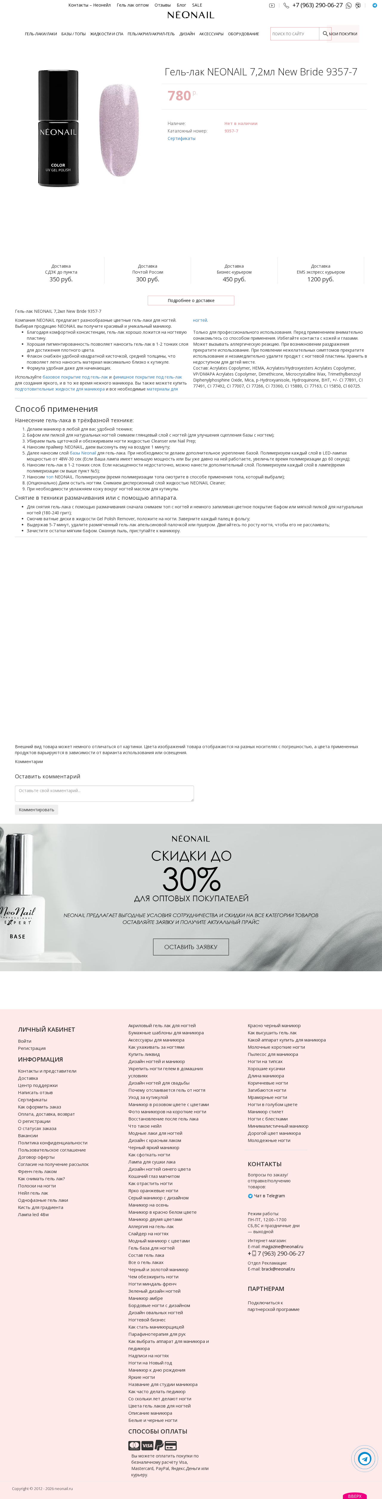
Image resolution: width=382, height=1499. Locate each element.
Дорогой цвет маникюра (274, 1133)
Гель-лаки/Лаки (41, 33)
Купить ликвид (144, 1054)
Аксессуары (211, 33)
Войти (24, 1041)
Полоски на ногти (37, 1186)
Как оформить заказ (39, 1107)
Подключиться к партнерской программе (274, 1306)
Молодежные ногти (269, 1140)
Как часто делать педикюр (157, 1391)
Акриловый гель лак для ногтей (162, 1025)
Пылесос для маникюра (273, 1054)
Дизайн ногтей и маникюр (156, 1061)
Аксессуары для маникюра (156, 1040)
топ (49, 477)
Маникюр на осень (148, 1205)
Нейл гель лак (33, 1193)
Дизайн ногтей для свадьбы (159, 1083)
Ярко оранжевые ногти (153, 1190)
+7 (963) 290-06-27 (317, 5)
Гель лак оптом (133, 5)
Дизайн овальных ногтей (155, 1312)
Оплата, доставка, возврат (46, 1114)
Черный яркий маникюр (153, 1147)
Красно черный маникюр (274, 1025)
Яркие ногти (141, 1377)
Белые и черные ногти (152, 1420)
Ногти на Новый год (150, 1363)
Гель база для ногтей (151, 1248)
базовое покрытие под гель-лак (75, 377)
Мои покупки (343, 33)
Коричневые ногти (268, 1083)
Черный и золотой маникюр (158, 1269)
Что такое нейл (144, 1126)
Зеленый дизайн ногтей (154, 1291)
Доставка (28, 1078)
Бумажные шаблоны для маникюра (166, 1033)
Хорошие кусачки (266, 1068)
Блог (181, 5)
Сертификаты (181, 138)
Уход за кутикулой (148, 1097)
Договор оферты (36, 1157)
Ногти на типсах (265, 1061)
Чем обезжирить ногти (153, 1277)
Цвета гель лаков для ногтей (159, 1406)
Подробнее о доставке (191, 300)
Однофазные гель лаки (43, 1200)
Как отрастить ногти (150, 1183)
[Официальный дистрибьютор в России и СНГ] (191, 17)
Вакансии (28, 1135)
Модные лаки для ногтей (155, 1133)
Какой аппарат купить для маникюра (287, 1040)
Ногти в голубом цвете (273, 1104)
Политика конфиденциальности (52, 1143)
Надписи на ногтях (148, 1355)
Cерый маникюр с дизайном (158, 1198)
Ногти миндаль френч (152, 1284)
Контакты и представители (47, 1071)
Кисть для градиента (40, 1207)
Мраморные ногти (267, 1097)
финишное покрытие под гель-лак (147, 377)
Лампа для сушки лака (151, 1162)
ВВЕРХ (354, 1496)
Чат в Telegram (269, 1195)
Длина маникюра (266, 1076)
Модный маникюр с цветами (159, 1241)
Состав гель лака (146, 1255)
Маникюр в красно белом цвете (162, 1212)
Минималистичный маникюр (278, 1126)
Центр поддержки (38, 1085)
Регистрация (32, 1048)
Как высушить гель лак (272, 1033)
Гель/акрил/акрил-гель (151, 33)
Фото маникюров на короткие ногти (167, 1111)
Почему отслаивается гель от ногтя (166, 1090)
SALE (197, 5)
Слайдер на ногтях (148, 1233)
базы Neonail (83, 453)
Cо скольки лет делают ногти (159, 1399)
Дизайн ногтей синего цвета (159, 1169)
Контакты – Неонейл (89, 5)
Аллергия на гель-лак (151, 1226)
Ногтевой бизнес (147, 1320)
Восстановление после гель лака (163, 1119)
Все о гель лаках (146, 1262)
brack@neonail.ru (278, 1269)
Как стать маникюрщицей (156, 1327)
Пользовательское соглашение (52, 1150)
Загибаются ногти (267, 1090)
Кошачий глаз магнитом (154, 1176)
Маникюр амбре (145, 1298)
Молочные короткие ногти (276, 1047)
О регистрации (34, 1121)
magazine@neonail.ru (282, 1246)
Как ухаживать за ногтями (156, 1047)
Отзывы (163, 5)
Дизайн (187, 33)
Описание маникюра (150, 1413)
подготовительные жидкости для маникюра (60, 389)
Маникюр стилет (266, 1111)
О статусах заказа (37, 1128)
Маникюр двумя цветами (155, 1219)
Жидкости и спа (106, 33)
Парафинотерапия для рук (157, 1334)
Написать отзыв (35, 1092)
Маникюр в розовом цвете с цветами (168, 1104)
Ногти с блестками (268, 1119)
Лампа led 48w (33, 1214)
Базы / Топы (73, 33)
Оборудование (243, 33)
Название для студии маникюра (163, 1384)
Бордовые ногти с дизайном (159, 1305)
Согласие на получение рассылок (53, 1164)
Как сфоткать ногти (149, 1155)
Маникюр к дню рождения (156, 1370)
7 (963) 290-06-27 (281, 1253)
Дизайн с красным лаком (154, 1140)
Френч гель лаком (37, 1171)
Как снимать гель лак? (41, 1178)
